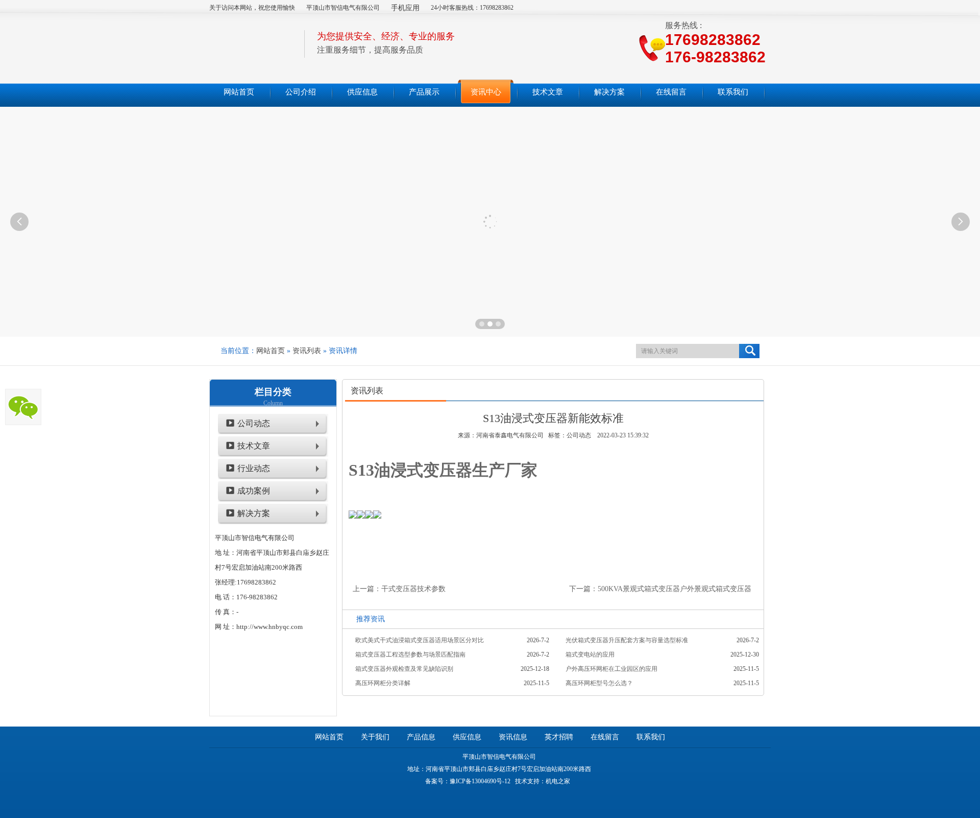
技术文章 (253, 445)
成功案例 (253, 490)
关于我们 (375, 737)
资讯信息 (513, 737)
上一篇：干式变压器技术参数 (399, 589)
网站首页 (270, 351)
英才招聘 (559, 737)
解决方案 (253, 513)
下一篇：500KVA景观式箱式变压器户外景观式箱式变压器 (660, 589)
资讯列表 (306, 351)
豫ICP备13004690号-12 (480, 781)
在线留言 (605, 737)
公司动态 (253, 423)
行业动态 (253, 468)
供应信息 (467, 737)
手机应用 (405, 8)
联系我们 (650, 737)
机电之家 (558, 781)
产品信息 (421, 737)
